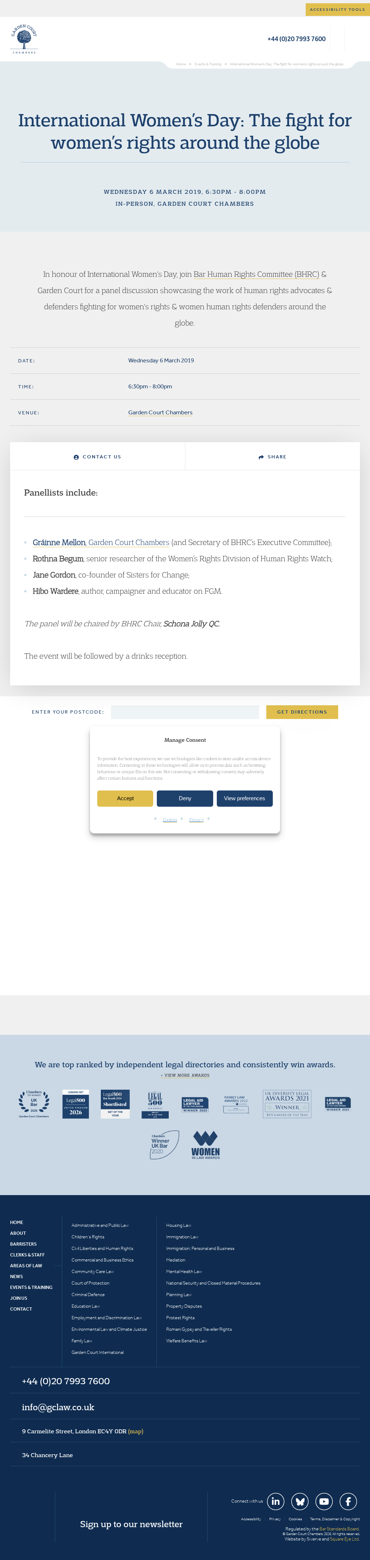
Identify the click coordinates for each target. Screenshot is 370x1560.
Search (337, 39)
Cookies (170, 819)
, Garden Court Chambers (101, 542)
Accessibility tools (338, 9)
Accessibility (251, 1519)
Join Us (18, 1298)
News (16, 1276)
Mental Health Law (184, 1271)
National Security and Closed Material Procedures (213, 1283)
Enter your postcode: (68, 712)
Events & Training (31, 1287)
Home (16, 1222)
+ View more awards (185, 1075)
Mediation (175, 1260)
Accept (125, 799)
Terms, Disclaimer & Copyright (335, 1519)
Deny (185, 799)
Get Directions (302, 712)
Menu (353, 39)
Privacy (196, 819)
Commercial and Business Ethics (103, 1260)
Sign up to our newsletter (131, 1523)
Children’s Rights (88, 1236)
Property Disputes (184, 1306)
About (18, 1233)
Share (276, 457)
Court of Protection (90, 1283)
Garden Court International (98, 1352)
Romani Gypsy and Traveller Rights (199, 1329)
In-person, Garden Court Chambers (185, 203)
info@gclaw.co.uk (58, 1407)
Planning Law (179, 1294)
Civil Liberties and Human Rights (102, 1248)
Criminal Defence (88, 1294)
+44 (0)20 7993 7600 (296, 39)
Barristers (23, 1244)
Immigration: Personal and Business (200, 1248)
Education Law (86, 1306)
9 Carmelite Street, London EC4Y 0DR (82, 1431)
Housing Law (178, 1225)
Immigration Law (182, 1236)
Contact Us (101, 457)
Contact (21, 1309)
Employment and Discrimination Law (107, 1317)
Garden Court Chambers (24, 39)
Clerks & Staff (27, 1255)
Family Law (82, 1340)
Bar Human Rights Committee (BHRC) (256, 274)
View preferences (244, 799)
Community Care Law (93, 1271)
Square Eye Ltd (344, 1539)
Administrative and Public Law (100, 1225)
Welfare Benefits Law (186, 1340)
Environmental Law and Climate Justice (109, 1329)
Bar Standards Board (339, 1528)
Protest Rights (180, 1317)
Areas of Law (26, 1265)
